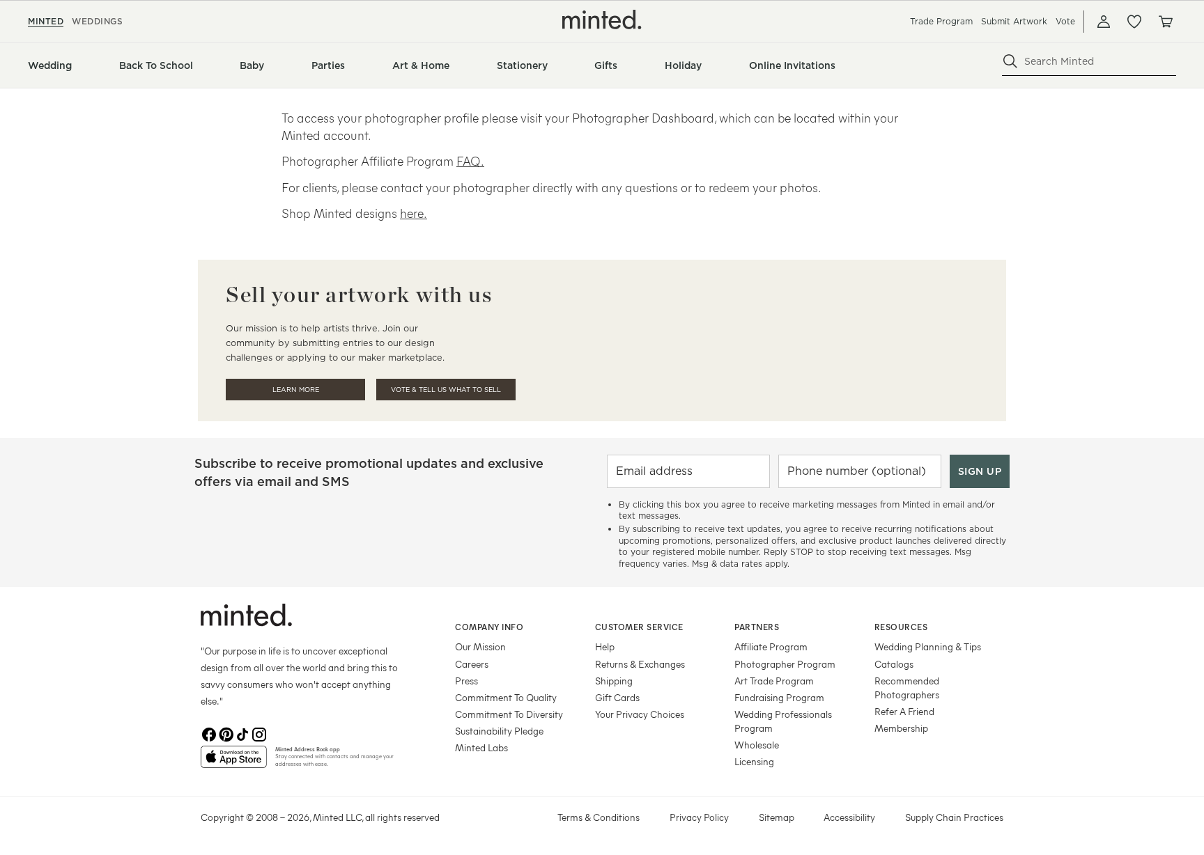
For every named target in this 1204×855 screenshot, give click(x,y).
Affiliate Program (771, 646)
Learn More (295, 389)
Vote (1065, 21)
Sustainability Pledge (499, 730)
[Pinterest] (225, 734)
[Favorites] (1134, 21)
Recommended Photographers (906, 687)
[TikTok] (242, 734)
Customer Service (639, 626)
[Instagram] (259, 734)
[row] (602, 165)
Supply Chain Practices (954, 817)
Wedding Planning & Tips (927, 646)
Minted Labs (481, 747)
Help (605, 646)
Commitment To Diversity (509, 714)
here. (413, 213)
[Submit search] (1010, 61)
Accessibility (849, 817)
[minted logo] (602, 19)
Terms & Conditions (598, 817)
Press (466, 680)
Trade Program (941, 21)
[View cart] (1165, 21)
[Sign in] (1104, 21)
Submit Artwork (1014, 21)
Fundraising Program (779, 697)
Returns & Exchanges (640, 663)
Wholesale (756, 744)
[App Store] (234, 762)
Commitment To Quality (506, 697)
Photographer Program (784, 663)
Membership (901, 728)
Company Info (489, 626)
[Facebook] (209, 734)
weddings (97, 21)
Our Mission (480, 646)
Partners (756, 626)
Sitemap (776, 817)
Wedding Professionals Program (783, 721)
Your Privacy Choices (639, 714)
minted (45, 21)
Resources (901, 626)
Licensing (754, 761)
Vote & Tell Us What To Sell (446, 389)
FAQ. (470, 160)
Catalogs (893, 663)
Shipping (614, 680)
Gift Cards (617, 697)
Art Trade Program (774, 680)
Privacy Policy (699, 817)
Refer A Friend (904, 711)
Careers (471, 663)
